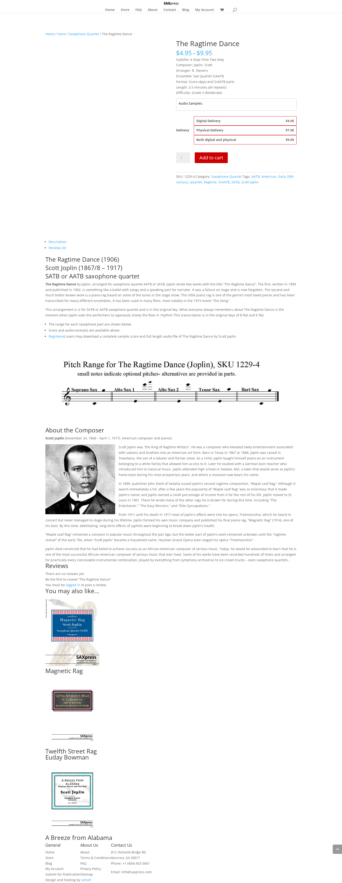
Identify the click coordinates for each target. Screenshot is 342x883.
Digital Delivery (245, 121)
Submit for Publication (62, 874)
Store (125, 10)
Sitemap (86, 874)
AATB (255, 176)
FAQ (138, 10)
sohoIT (86, 880)
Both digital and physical (245, 139)
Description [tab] (58, 242)
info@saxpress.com (136, 872)
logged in (73, 585)
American (269, 176)
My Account (204, 10)
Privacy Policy (90, 868)
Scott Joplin (250, 182)
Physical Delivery (245, 130)
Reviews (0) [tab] (57, 248)
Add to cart (211, 157)
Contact (170, 10)
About (153, 10)
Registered (57, 336)
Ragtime (210, 182)
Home (110, 10)
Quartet (196, 182)
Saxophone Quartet (84, 34)
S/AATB (224, 182)
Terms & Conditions (95, 858)
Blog (185, 10)
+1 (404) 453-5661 (136, 863)
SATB (235, 182)
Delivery (182, 130)
